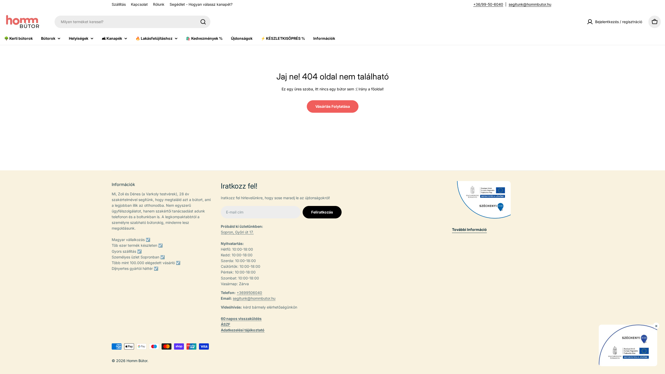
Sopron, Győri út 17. (237, 232)
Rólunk (158, 4)
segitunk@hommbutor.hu (530, 4)
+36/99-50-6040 (488, 4)
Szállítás (119, 4)
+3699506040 (249, 292)
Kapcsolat (139, 4)
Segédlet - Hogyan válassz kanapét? (201, 4)
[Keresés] (203, 22)
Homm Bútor (137, 360)
